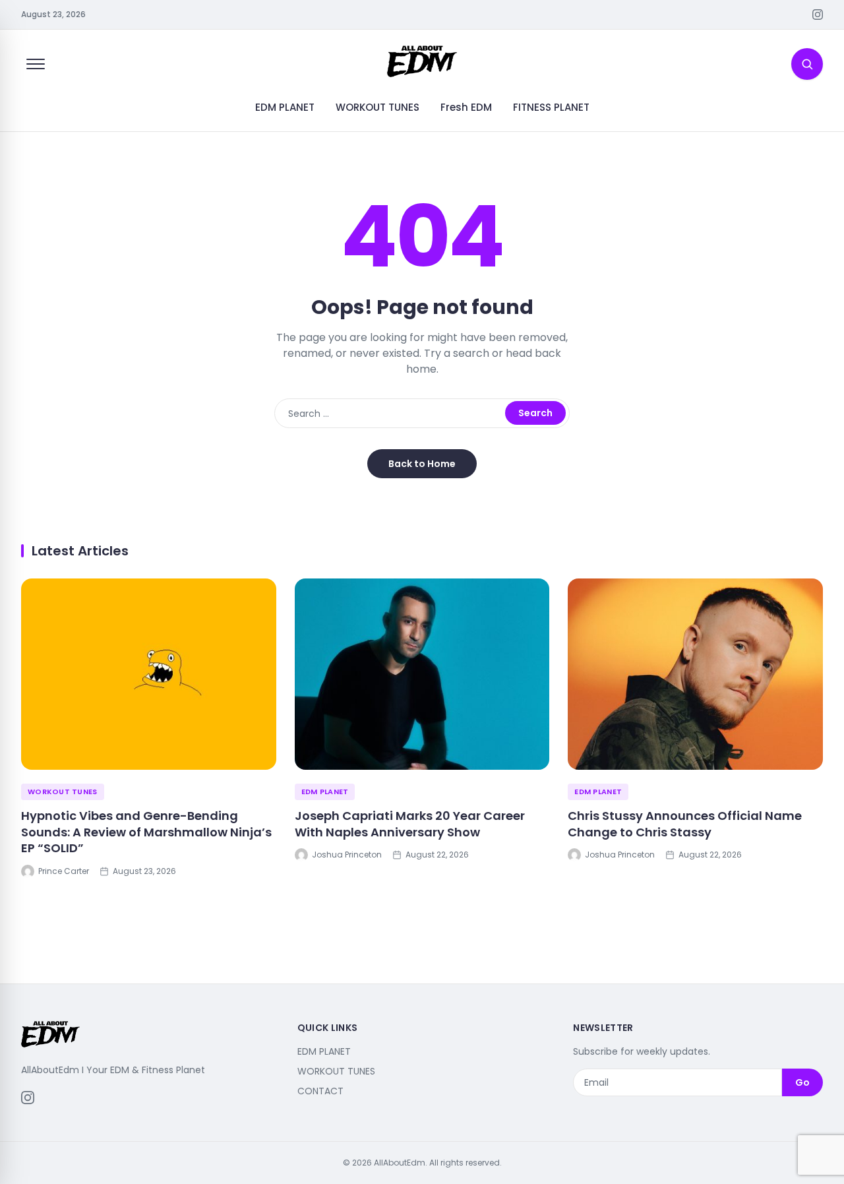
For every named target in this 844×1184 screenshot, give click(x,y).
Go (802, 1082)
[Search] (807, 64)
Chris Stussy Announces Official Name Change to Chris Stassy (685, 823)
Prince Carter (63, 871)
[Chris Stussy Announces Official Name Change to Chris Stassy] (695, 674)
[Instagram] (817, 14)
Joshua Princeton (347, 855)
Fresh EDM (466, 107)
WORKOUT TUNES (377, 107)
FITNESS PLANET (551, 107)
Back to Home (422, 463)
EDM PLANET (285, 107)
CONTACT (320, 1091)
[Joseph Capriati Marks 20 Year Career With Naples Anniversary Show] (422, 674)
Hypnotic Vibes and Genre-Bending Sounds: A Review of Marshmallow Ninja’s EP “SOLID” (146, 832)
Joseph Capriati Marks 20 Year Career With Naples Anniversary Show (410, 823)
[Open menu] (35, 64)
